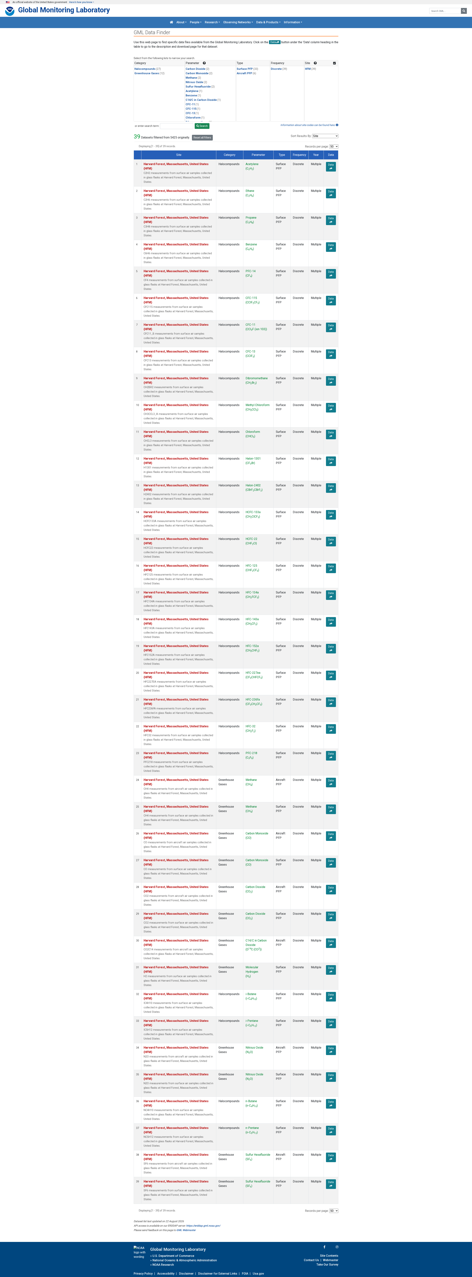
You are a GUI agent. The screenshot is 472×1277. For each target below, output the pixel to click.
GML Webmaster (186, 1230)
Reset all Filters (202, 137)
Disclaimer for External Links (217, 1273)
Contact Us (311, 1260)
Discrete (276, 69)
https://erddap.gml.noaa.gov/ (203, 1225)
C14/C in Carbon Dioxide (201, 100)
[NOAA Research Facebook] (319, 1247)
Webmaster (330, 1260)
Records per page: (317, 146)
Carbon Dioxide (195, 69)
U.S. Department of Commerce (173, 1256)
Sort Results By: (301, 136)
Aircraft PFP (244, 73)
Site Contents (329, 1255)
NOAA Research (163, 1264)
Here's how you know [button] (80, 2)
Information (292, 22)
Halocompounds (144, 69)
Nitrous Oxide (194, 82)
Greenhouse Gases (146, 73)
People (194, 22)
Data (331, 164)
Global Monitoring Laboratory (64, 10)
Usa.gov (258, 1273)
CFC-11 (190, 104)
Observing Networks (237, 22)
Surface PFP (245, 69)
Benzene (191, 95)
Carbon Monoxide (197, 73)
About (180, 22)
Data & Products (267, 22)
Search (203, 125)
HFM (308, 69)
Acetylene (192, 91)
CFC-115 (191, 108)
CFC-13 (190, 113)
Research (211, 22)
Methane (191, 77)
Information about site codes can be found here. (308, 125)
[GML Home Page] (171, 22)
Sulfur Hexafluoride (198, 86)
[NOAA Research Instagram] (332, 1247)
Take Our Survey (327, 1264)
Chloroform (193, 117)
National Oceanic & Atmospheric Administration (184, 1260)
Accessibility (165, 1273)
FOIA (245, 1273)
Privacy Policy (143, 1273)
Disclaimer (186, 1273)
